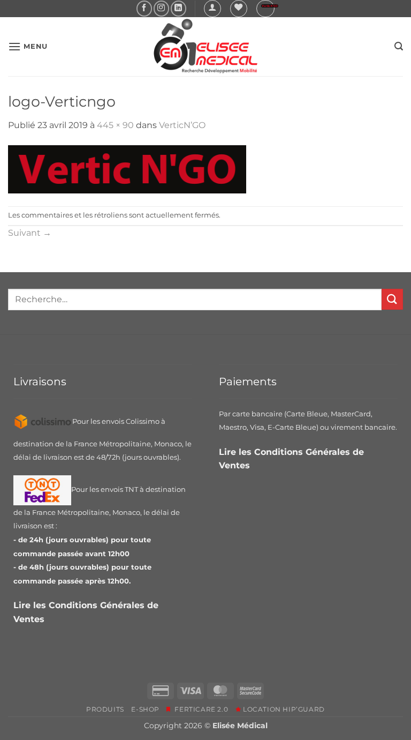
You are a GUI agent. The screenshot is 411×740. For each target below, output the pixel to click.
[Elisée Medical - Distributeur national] (205, 46)
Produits (105, 709)
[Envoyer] (392, 299)
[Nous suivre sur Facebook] (144, 8)
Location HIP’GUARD (283, 709)
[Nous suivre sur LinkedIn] (178, 8)
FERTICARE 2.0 (199, 709)
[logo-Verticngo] (127, 168)
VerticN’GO (182, 125)
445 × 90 (115, 125)
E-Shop (145, 709)
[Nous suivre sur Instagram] (161, 8)
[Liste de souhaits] (238, 8)
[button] (212, 8)
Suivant (29, 233)
